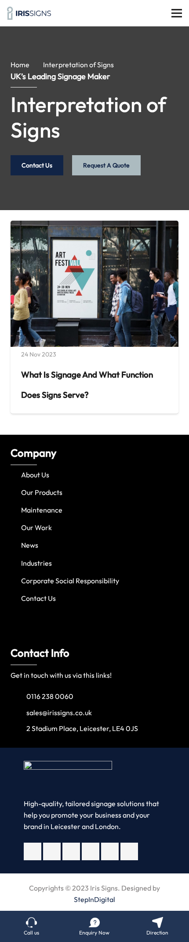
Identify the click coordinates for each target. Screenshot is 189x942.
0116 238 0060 (49, 696)
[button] (8, 528)
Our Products (41, 492)
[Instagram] (71, 851)
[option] (94, 528)
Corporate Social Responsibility (70, 580)
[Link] (29, 13)
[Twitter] (52, 851)
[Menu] (177, 13)
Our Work (36, 527)
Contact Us (38, 598)
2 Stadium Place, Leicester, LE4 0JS (82, 728)
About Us (35, 474)
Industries (36, 563)
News (29, 545)
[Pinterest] (129, 851)
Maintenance (41, 510)
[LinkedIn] (110, 851)
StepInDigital (94, 899)
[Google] (90, 851)
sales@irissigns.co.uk (59, 712)
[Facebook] (32, 851)
